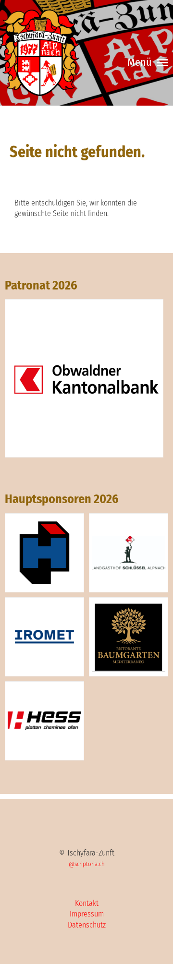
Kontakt (87, 903)
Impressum (87, 913)
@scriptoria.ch (87, 864)
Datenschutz (87, 924)
